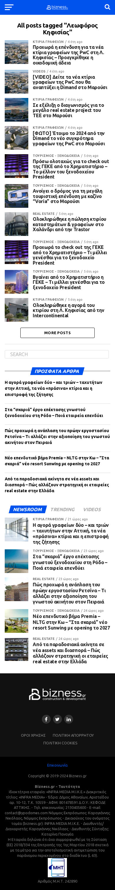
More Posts (57, 333)
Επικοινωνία (57, 765)
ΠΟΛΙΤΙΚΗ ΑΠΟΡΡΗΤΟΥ (73, 735)
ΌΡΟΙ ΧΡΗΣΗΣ (33, 735)
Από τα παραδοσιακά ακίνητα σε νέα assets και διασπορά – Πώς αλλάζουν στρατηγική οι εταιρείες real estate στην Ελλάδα (57, 485)
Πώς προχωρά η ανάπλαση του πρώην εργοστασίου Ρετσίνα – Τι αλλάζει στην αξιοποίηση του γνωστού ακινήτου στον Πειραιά (57, 436)
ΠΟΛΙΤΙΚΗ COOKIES (60, 743)
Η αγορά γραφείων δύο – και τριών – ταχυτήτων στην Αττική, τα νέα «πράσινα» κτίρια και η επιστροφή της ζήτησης (53, 388)
